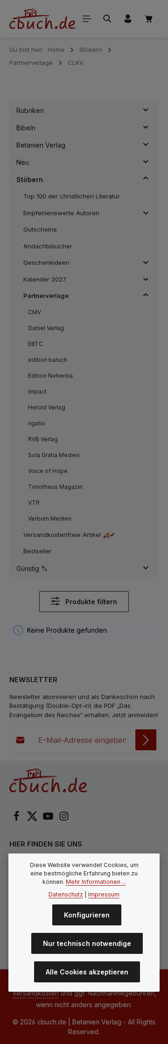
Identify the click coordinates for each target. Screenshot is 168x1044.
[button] (146, 111)
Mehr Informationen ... (96, 881)
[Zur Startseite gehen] (42, 19)
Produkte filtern (90, 602)
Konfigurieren (87, 915)
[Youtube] (49, 819)
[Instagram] (64, 819)
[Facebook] (17, 819)
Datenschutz (66, 894)
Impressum (103, 894)
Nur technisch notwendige (87, 943)
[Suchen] (107, 18)
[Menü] (86, 18)
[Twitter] (33, 819)
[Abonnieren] (145, 739)
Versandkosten (35, 993)
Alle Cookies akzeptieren (87, 972)
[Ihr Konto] (128, 18)
